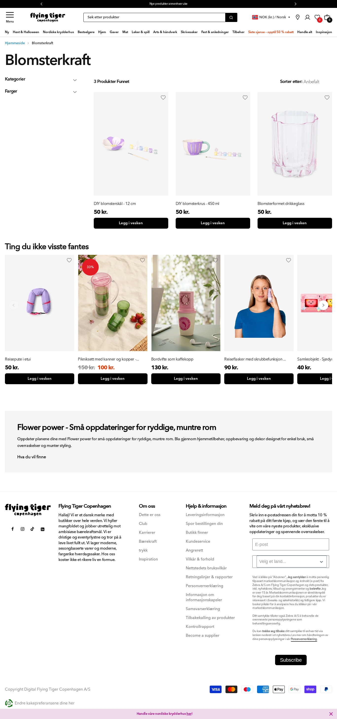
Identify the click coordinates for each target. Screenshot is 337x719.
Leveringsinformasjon (205, 515)
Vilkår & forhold (200, 559)
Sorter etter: (291, 81)
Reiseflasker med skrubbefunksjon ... (255, 359)
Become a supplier (202, 635)
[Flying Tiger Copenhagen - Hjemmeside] (28, 510)
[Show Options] (321, 561)
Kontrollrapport (200, 626)
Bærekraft (148, 541)
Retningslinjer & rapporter (209, 577)
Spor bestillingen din (204, 523)
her (189, 714)
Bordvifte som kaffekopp (172, 359)
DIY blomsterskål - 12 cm (115, 203)
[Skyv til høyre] (323, 305)
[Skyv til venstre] (14, 305)
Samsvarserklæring (203, 609)
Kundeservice (198, 541)
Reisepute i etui (18, 359)
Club (143, 523)
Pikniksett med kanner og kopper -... (108, 359)
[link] (297, 17)
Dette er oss (149, 515)
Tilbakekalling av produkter (210, 617)
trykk (143, 550)
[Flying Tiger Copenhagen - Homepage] (48, 17)
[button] (10, 17)
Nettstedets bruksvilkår (206, 568)
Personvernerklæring (204, 586)
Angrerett (194, 550)
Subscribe (291, 660)
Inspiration (148, 559)
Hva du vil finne (31, 457)
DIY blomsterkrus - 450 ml (197, 203)
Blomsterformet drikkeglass (281, 203)
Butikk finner (197, 532)
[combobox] (292, 561)
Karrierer (147, 532)
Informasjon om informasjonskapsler (204, 597)
